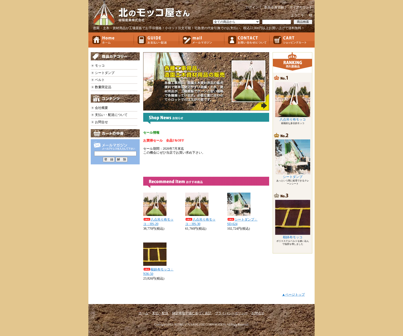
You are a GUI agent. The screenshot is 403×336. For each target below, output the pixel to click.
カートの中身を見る (115, 133)
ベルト (100, 80)
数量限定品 (103, 87)
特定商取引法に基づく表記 (191, 313)
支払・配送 (160, 313)
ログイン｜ (254, 7)
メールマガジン (201, 40)
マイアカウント (300, 7)
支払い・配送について (111, 115)
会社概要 (101, 108)
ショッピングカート (292, 40)
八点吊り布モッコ (293, 119)
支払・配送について (156, 40)
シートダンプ (105, 73)
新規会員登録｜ (275, 7)
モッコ (100, 65)
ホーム (111, 40)
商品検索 (303, 22)
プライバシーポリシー (231, 313)
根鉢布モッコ (292, 237)
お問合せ (246, 40)
